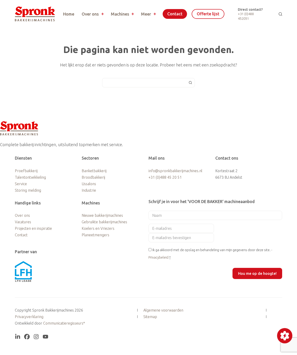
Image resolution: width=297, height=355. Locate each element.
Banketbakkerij (94, 171)
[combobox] (144, 82)
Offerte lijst (208, 13)
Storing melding (28, 190)
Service (21, 184)
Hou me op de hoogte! (257, 273)
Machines (120, 14)
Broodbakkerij (93, 177)
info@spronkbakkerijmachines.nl (175, 171)
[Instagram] (36, 336)
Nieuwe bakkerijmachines (102, 215)
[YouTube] (45, 336)
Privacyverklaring (29, 317)
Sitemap (150, 317)
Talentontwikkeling (30, 177)
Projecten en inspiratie (33, 228)
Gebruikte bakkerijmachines (104, 222)
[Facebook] (27, 336)
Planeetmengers (95, 235)
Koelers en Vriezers (98, 228)
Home (68, 14)
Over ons (90, 14)
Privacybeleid (158, 257)
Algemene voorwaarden (163, 310)
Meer (146, 14)
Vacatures (23, 222)
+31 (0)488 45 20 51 (165, 177)
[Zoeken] (280, 14)
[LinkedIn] (17, 336)
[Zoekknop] (190, 82)
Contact (174, 13)
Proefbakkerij (26, 171)
